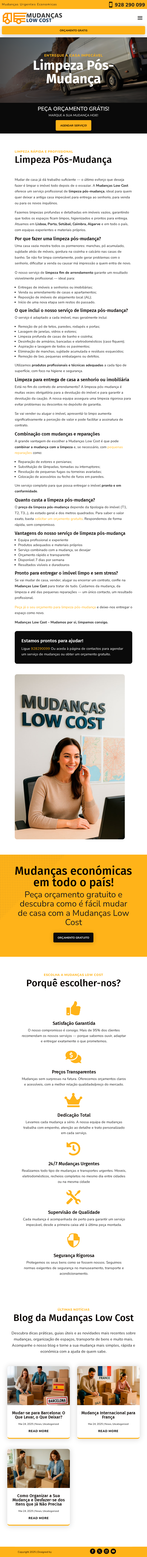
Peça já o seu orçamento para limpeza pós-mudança (55, 607)
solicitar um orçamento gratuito (59, 518)
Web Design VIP (61, 1552)
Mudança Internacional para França (108, 1415)
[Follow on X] (99, 1551)
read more (39, 1431)
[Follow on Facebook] (92, 1551)
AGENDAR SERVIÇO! (73, 125)
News (38, 1424)
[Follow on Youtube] (113, 1551)
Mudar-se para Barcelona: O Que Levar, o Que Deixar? (38, 1415)
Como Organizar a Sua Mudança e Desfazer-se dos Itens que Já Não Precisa (38, 1500)
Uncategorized (51, 1424)
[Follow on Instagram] (106, 1551)
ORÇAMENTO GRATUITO (73, 938)
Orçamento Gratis (73, 30)
